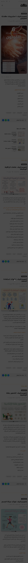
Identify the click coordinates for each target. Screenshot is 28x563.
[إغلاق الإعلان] (15, 280)
